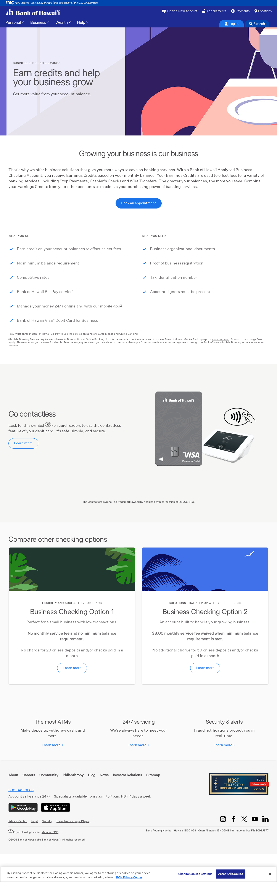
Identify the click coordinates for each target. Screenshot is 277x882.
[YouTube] (255, 819)
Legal (34, 821)
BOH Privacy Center (129, 877)
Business (38, 22)
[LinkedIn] (265, 819)
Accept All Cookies (230, 874)
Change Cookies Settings (195, 874)
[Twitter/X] (244, 819)
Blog (91, 775)
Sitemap (153, 775)
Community (48, 775)
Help (81, 22)
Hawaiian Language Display (73, 821)
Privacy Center (17, 821)
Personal (13, 22)
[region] (138, 874)
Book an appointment (138, 203)
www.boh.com (220, 339)
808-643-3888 (21, 790)
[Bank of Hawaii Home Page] (32, 12)
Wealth (61, 22)
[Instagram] (223, 819)
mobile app (110, 306)
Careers (29, 775)
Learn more (23, 443)
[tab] (231, 23)
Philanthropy (73, 775)
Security (47, 821)
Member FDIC (50, 832)
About (13, 775)
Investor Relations (127, 775)
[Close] (270, 874)
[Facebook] (233, 819)
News (104, 775)
